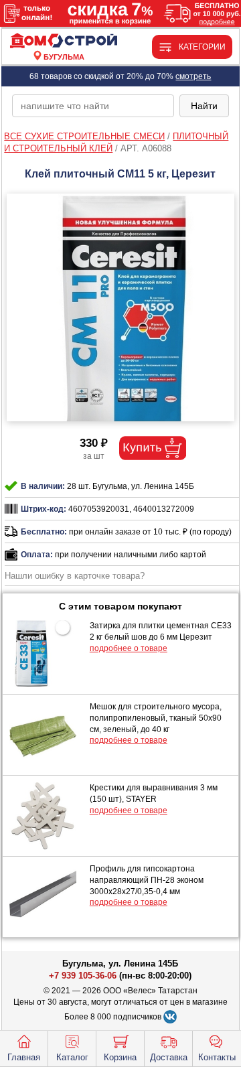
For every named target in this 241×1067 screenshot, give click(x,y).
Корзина (120, 1057)
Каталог (72, 1057)
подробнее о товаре (128, 648)
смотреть (193, 76)
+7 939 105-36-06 (82, 976)
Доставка (168, 1057)
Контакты (217, 1057)
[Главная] (64, 41)
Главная (23, 1057)
